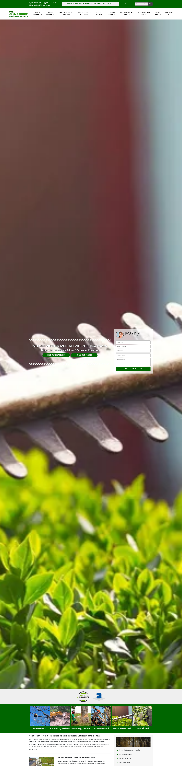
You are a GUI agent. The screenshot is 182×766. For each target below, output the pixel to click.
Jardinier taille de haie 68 (143, 13)
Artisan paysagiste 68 (37, 13)
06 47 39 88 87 (51, 2)
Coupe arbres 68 (168, 13)
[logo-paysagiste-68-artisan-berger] (18, 14)
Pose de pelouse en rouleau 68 (84, 13)
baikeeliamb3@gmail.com (41, 5)
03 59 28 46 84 (37, 2)
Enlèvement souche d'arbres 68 (66, 13)
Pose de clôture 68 (98, 13)
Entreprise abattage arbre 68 (127, 13)
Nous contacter (84, 355)
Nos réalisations (56, 355)
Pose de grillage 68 (50, 13)
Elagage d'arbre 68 (157, 13)
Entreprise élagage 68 (111, 13)
